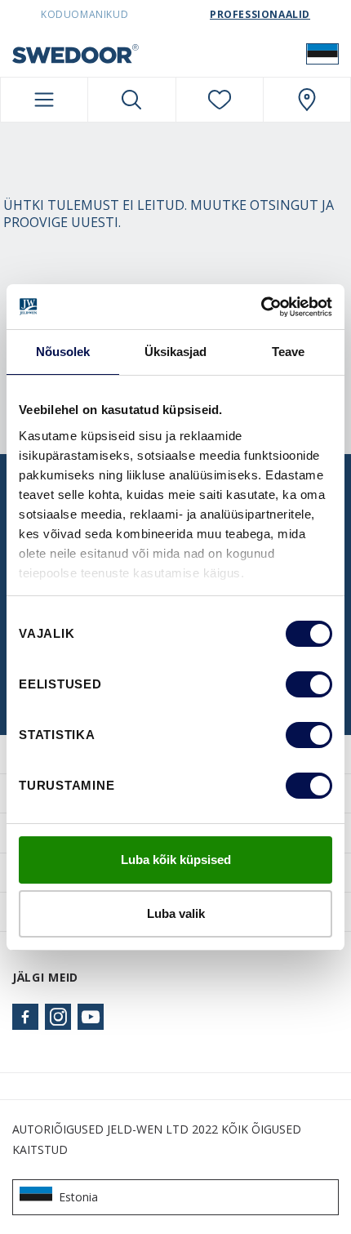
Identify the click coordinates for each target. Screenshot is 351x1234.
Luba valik (176, 913)
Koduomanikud (84, 14)
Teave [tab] (288, 352)
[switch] (309, 684)
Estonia (78, 1197)
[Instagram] (58, 1017)
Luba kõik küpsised (176, 859)
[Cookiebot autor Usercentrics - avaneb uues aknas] (260, 307)
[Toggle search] (131, 100)
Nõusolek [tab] (63, 352)
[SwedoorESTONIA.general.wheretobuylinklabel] (307, 100)
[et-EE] (322, 53)
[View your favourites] (220, 100)
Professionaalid (260, 14)
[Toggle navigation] (44, 100)
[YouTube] (91, 1017)
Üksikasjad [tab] (175, 352)
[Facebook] (25, 1017)
